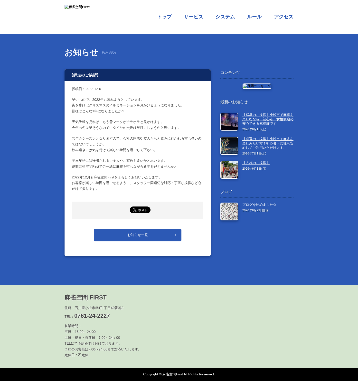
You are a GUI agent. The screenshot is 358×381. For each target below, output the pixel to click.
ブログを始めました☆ (259, 204)
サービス (193, 16)
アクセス (283, 16)
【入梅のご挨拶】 (256, 163)
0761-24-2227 (92, 315)
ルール (254, 16)
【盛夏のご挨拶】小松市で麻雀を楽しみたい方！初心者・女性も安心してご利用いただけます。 (267, 143)
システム (225, 16)
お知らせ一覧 (137, 235)
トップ (164, 16)
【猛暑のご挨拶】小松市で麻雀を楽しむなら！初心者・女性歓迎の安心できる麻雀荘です (267, 119)
